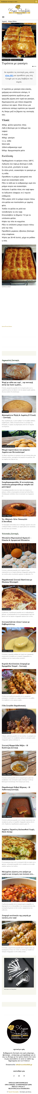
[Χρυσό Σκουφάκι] (19, 9)
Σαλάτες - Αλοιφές (7, 651)
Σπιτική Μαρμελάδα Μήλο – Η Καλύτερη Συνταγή (15, 746)
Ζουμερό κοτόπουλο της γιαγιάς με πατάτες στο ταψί (16, 916)
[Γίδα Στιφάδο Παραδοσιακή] (19, 721)
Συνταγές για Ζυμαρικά (8, 479)
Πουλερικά (5, 693)
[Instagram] (19, 1076)
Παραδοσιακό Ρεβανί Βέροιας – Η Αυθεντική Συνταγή (16, 788)
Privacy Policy (18, 1086)
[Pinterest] (24, 1076)
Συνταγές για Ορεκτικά (8, 446)
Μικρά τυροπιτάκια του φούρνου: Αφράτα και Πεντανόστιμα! (16, 451)
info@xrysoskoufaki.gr (24, 1064)
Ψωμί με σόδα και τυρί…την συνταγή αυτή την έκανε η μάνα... (17, 383)
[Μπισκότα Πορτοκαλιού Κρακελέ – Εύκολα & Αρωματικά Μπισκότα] (19, 555)
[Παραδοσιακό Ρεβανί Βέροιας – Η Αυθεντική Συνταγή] (19, 805)
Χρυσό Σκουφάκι (13, 1092)
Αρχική (4, 21)
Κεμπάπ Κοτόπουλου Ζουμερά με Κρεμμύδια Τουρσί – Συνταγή (16, 665)
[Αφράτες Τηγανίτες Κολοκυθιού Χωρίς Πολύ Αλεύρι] (19, 847)
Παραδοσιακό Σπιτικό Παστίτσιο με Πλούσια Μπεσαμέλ (17, 581)
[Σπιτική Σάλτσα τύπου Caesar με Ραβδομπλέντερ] (19, 639)
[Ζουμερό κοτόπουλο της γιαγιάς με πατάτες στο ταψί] (19, 933)
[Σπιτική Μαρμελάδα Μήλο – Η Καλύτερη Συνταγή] (19, 763)
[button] (3, 17)
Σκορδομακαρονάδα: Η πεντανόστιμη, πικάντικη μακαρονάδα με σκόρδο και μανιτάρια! (18, 484)
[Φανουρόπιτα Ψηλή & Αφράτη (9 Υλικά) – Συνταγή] (19, 404)
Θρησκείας (5, 412)
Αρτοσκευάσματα (7, 567)
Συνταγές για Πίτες (17, 60)
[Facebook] (14, 1076)
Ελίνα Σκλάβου (6, 609)
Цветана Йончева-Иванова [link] (7, 326)
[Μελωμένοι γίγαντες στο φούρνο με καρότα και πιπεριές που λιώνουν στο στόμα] (19, 889)
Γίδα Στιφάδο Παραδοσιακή (14, 706)
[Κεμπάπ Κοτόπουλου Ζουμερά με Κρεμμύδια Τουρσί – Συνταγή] (19, 681)
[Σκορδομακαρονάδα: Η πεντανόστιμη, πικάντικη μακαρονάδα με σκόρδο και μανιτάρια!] (19, 471)
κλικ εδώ (9, 75)
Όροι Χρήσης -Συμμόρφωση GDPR (18, 1084)
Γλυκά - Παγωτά (6, 516)
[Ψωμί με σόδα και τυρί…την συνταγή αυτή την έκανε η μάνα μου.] (19, 371)
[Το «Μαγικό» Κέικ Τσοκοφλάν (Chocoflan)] (19, 508)
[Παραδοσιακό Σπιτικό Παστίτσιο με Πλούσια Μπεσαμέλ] (19, 597)
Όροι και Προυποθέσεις (18, 1083)
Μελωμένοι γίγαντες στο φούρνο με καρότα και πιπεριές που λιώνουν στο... (18, 873)
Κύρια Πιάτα (12, 21)
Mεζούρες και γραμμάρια (19, 1088)
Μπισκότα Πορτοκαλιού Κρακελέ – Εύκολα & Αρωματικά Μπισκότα (16, 539)
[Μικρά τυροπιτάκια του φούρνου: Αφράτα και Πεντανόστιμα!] (19, 439)
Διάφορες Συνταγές (7, 379)
